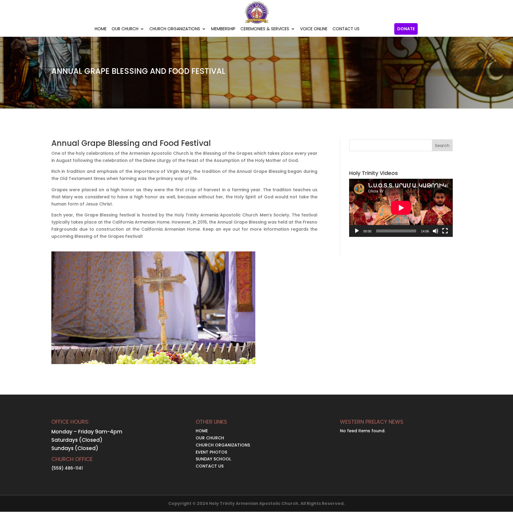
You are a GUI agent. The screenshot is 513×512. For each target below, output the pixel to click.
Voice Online (313, 29)
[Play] (357, 231)
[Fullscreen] (445, 231)
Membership (223, 29)
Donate (406, 29)
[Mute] (435, 231)
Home (101, 29)
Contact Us (346, 29)
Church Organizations (174, 29)
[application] (401, 208)
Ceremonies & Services (264, 29)
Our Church (125, 29)
